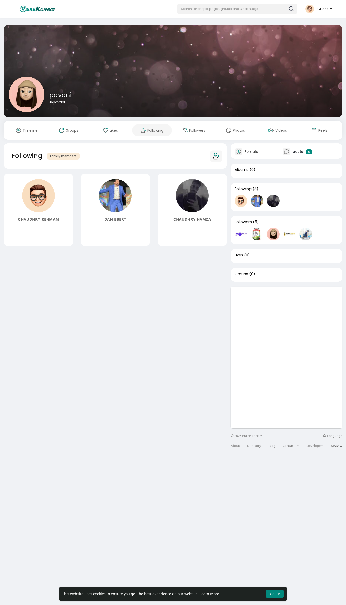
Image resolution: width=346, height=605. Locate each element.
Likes (239, 255)
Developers (314, 445)
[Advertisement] (286, 322)
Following (243, 189)
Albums (241, 170)
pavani (60, 95)
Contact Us (291, 445)
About (235, 445)
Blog (271, 445)
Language (334, 435)
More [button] (335, 446)
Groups (241, 274)
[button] (237, 9)
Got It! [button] (275, 593)
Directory (254, 445)
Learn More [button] (209, 593)
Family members (63, 156)
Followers (243, 222)
